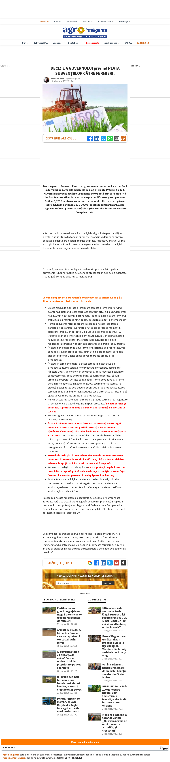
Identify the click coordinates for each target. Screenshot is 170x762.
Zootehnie (73, 42)
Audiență (86, 21)
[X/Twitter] (110, 562)
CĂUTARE (141, 43)
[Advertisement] (87, 9)
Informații (123, 21)
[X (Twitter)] (103, 138)
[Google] (90, 562)
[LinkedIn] (96, 138)
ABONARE (44, 21)
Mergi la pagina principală (85, 742)
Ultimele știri (97, 599)
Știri (24, 42)
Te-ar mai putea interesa (58, 599)
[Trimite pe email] (116, 138)
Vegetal (57, 42)
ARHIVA (128, 42)
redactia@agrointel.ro (15, 757)
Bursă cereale (92, 42)
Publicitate (72, 21)
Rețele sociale (104, 21)
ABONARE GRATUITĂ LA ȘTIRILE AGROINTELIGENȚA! (85, 576)
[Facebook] (90, 138)
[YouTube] (116, 562)
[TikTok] (123, 562)
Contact (58, 21)
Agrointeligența (11, 754)
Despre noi (8, 747)
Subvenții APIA (41, 42)
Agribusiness (111, 42)
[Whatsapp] (110, 138)
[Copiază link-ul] (123, 138)
